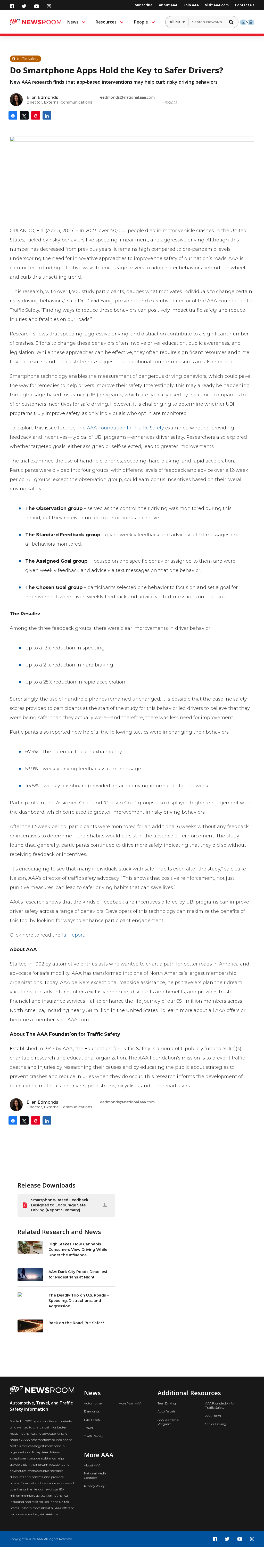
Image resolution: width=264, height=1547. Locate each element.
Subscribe (144, 5)
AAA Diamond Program (168, 1422)
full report (73, 935)
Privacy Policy (94, 1486)
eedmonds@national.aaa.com (127, 97)
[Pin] (35, 115)
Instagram (49, 6)
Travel (88, 1428)
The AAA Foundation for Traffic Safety (121, 428)
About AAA (168, 5)
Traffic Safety (93, 1436)
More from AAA (130, 1403)
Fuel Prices (92, 1420)
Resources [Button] (106, 22)
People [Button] (141, 22)
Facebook (12, 6)
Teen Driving (167, 1403)
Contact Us (244, 5)
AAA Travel (213, 1416)
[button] (232, 22)
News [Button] (72, 22)
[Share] (13, 115)
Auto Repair (166, 1411)
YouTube (36, 6)
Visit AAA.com (217, 5)
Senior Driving (215, 1424)
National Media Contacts (95, 1475)
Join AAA (191, 5)
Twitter (24, 6)
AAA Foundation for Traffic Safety (220, 1405)
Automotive (93, 1403)
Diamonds (92, 1411)
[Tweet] (24, 115)
